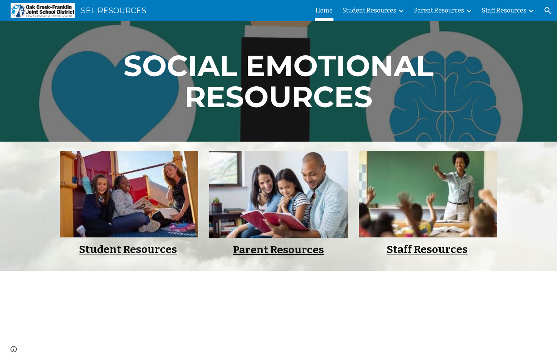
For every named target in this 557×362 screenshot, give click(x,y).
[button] (548, 11)
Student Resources (128, 249)
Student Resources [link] (369, 10)
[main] (278, 81)
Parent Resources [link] (439, 10)
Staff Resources (427, 249)
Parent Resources (278, 249)
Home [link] (324, 10)
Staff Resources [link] (504, 10)
